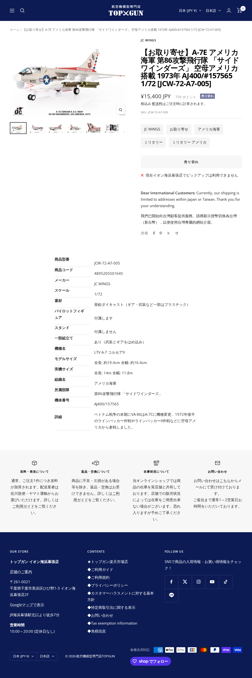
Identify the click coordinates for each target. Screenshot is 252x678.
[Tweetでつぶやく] (168, 233)
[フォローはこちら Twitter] (185, 582)
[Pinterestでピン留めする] (160, 233)
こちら (225, 480)
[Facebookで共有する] (154, 233)
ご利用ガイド (23, 506)
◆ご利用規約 (98, 577)
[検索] (22, 10)
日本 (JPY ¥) (188, 10)
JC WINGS (152, 129)
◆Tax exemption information (112, 623)
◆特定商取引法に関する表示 (111, 607)
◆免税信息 (96, 630)
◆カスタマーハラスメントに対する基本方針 (120, 596)
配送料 (157, 103)
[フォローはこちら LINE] (171, 595)
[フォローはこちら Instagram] (198, 582)
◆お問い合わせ (100, 615)
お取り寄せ (179, 129)
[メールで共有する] (176, 233)
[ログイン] (229, 10)
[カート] (239, 10)
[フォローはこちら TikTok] (225, 582)
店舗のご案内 (21, 571)
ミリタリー (153, 142)
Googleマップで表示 (27, 604)
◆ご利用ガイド (100, 569)
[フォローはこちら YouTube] (212, 582)
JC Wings (148, 40)
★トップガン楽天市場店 (107, 561)
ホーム (14, 29)
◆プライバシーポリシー (107, 585)
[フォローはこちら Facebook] (171, 582)
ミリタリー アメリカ (189, 142)
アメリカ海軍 (209, 129)
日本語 (211, 10)
